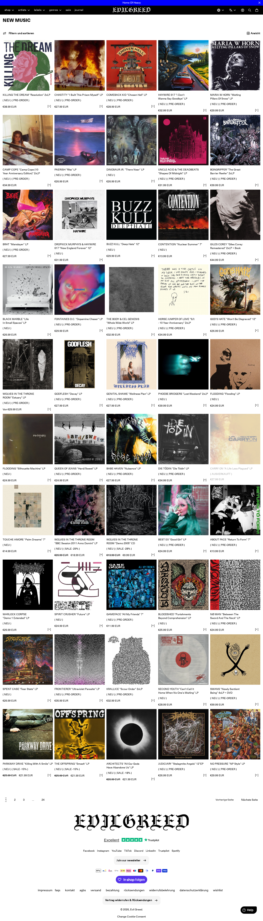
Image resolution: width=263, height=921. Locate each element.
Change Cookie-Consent (131, 916)
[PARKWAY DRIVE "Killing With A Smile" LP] (28, 734)
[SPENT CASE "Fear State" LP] (28, 659)
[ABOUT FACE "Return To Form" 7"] (235, 510)
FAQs (57, 890)
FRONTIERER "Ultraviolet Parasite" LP (77, 689)
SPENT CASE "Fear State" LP (20, 689)
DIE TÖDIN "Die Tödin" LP (173, 468)
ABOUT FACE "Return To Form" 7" (230, 539)
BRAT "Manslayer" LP (15, 244)
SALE (68, 10)
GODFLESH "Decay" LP (68, 394)
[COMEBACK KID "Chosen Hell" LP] (131, 65)
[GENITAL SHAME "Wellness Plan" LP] (131, 364)
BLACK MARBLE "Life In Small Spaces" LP (16, 321)
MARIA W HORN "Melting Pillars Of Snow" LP (225, 96)
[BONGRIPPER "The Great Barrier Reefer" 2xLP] (235, 140)
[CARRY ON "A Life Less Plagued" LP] (235, 439)
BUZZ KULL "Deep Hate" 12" (123, 244)
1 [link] (6, 800)
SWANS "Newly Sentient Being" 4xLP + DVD (225, 690)
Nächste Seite (249, 800)
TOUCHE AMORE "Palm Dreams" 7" (24, 539)
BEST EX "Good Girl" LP (172, 539)
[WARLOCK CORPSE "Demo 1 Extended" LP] (28, 585)
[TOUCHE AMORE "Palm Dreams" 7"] (28, 510)
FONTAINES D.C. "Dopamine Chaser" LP (78, 319)
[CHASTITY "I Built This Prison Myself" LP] (79, 65)
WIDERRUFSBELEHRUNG (162, 890)
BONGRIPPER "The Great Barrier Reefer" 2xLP (225, 171)
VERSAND (96, 890)
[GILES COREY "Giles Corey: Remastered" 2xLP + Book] (235, 215)
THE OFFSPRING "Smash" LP (71, 763)
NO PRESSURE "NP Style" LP (227, 763)
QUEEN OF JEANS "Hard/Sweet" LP (76, 468)
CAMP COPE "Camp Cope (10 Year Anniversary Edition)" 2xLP (21, 171)
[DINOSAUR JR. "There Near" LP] (131, 140)
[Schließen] (259, 2)
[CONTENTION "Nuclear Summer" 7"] (183, 215)
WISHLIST (218, 890)
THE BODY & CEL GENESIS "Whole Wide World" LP (122, 321)
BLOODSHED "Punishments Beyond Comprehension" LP (174, 616)
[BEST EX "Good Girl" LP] (183, 510)
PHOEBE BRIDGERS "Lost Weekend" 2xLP (183, 394)
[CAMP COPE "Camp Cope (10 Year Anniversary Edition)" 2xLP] (28, 140)
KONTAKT (70, 890)
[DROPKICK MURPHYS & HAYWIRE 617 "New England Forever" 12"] (79, 215)
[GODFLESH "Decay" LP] (79, 364)
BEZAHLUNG (112, 890)
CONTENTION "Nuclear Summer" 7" (180, 244)
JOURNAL (79, 10)
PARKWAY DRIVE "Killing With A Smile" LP (28, 763)
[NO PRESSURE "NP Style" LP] (235, 734)
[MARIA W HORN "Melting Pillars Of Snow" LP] (235, 65)
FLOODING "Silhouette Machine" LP (24, 468)
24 (43, 800)
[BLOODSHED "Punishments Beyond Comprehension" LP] (183, 585)
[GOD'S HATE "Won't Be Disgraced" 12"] (235, 289)
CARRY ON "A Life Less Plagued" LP (231, 468)
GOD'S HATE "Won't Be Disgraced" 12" (233, 319)
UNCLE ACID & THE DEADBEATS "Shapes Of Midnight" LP (178, 171)
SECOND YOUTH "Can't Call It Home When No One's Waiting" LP (178, 690)
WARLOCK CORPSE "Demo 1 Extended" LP (16, 616)
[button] (18, 33)
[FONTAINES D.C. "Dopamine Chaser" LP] (79, 289)
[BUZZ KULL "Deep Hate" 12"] (131, 215)
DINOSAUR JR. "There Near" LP (125, 169)
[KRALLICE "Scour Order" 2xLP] (131, 659)
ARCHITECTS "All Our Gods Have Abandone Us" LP (122, 765)
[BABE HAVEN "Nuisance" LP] (131, 439)
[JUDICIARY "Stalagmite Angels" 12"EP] (183, 734)
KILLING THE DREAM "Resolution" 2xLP (26, 95)
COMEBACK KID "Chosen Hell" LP (126, 95)
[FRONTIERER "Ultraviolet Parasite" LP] (79, 659)
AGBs (83, 890)
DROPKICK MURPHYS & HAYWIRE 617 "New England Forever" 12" (75, 246)
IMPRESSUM (45, 890)
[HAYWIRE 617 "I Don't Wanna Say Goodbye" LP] (183, 65)
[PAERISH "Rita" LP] (79, 140)
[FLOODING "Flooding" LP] (235, 364)
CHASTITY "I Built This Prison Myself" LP (78, 95)
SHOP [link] (8, 10)
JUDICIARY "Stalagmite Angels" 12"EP (181, 763)
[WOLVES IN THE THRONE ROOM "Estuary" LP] (28, 364)
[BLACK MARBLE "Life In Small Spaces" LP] (28, 289)
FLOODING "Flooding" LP (225, 394)
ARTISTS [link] (22, 10)
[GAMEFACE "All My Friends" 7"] (131, 585)
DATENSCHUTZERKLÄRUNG (194, 890)
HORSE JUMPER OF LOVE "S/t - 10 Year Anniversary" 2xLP (176, 321)
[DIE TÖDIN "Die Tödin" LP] (183, 439)
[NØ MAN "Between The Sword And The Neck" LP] (235, 585)
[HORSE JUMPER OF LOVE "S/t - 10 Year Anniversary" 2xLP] (183, 289)
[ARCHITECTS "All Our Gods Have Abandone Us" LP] (131, 734)
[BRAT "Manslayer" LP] (28, 215)
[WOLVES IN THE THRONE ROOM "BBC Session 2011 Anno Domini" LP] (79, 510)
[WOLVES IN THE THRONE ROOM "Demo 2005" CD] (131, 510)
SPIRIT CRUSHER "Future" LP (72, 614)
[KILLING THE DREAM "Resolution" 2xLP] (28, 65)
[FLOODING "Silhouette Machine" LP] (28, 439)
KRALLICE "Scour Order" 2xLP (124, 689)
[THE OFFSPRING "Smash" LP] (79, 734)
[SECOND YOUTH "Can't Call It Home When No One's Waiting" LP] (183, 659)
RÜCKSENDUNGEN (134, 890)
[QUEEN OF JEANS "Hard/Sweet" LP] (79, 439)
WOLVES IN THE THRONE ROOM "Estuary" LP (18, 395)
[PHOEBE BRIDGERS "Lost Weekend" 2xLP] (183, 364)
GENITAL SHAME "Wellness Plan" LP (128, 394)
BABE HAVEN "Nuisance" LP (123, 468)
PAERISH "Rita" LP (65, 169)
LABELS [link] (37, 10)
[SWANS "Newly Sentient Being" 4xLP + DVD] (235, 659)
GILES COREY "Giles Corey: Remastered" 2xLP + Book (226, 246)
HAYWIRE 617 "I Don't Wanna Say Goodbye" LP (172, 96)
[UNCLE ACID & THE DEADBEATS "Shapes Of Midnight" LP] (183, 140)
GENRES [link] (53, 10)
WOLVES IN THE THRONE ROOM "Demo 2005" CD (122, 541)
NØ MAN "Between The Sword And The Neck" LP (225, 616)
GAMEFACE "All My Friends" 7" (124, 614)
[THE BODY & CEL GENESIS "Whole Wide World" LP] (131, 289)
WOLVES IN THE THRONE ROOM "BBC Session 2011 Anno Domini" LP (76, 541)
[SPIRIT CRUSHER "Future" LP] (79, 585)
